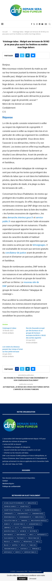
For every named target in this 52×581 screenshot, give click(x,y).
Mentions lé (6, 483)
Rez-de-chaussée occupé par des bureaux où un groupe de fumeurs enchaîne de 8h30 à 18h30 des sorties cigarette (36, 333)
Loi (17, 527)
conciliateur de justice (15, 252)
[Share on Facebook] (17, 55)
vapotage (8, 552)
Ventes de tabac (30, 552)
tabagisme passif (10, 548)
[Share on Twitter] (22, 55)
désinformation (10, 517)
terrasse (35, 548)
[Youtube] (42, 24)
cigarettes (24, 506)
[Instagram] (37, 24)
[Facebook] (31, 24)
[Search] (49, 24)
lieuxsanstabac (35, 524)
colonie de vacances (32, 510)
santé (15, 545)
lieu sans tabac (19, 524)
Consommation (37, 513)
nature (23, 531)
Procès (17, 541)
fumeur (24, 520)
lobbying (7, 527)
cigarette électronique (12, 510)
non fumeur (21, 534)
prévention (27, 541)
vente (18, 552)
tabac (32, 545)
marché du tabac (10, 531)
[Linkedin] (39, 24)
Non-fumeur (8, 534)
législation (27, 527)
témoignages (39, 245)
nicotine (33, 531)
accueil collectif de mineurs (14, 503)
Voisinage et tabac (9, 328)
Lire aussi (32, 578)
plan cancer (9, 538)
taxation (24, 548)
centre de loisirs (10, 506)
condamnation (22, 513)
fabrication (39, 517)
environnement (25, 517)
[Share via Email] (33, 55)
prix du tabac (33, 538)
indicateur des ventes (39, 520)
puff (38, 541)
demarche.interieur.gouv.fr (20, 217)
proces (7, 541)
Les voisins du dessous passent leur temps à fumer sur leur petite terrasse (12, 349)
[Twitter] (34, 24)
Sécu (23, 545)
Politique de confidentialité (11, 486)
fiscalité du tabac (10, 520)
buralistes (32, 503)
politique (21, 538)
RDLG (6, 545)
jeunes (7, 524)
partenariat (42, 534)
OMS (31, 534)
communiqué (9, 513)
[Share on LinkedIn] (27, 55)
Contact (5, 481)
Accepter (22, 579)
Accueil (4, 32)
